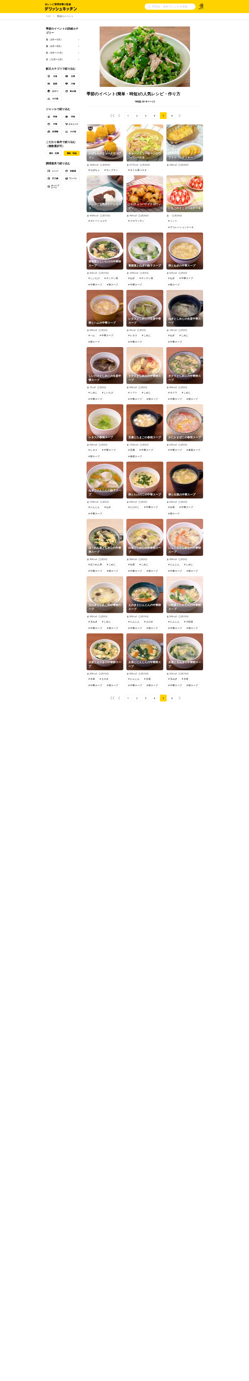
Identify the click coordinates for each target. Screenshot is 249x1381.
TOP (48, 16)
